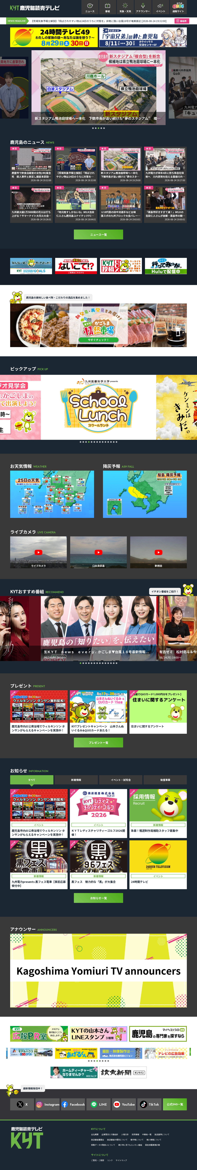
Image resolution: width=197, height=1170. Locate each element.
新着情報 (76, 780)
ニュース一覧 (98, 234)
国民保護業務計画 (152, 1145)
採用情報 (135, 1134)
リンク (110, 1160)
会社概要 (94, 1134)
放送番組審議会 (97, 1139)
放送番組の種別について (117, 1139)
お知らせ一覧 (98, 898)
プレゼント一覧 (98, 743)
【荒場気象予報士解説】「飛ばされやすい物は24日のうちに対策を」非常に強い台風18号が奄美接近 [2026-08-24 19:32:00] (99, 21)
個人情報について (154, 1139)
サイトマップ (121, 1160)
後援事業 (165, 780)
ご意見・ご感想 (97, 1160)
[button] (93, 128)
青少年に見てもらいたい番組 (130, 1145)
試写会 (121, 780)
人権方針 (125, 1134)
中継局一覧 (146, 1134)
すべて (31, 780)
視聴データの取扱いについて (103, 1145)
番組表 (183, 20)
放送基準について (162, 1134)
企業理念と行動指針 (110, 1134)
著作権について (137, 1139)
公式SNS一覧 (175, 1104)
